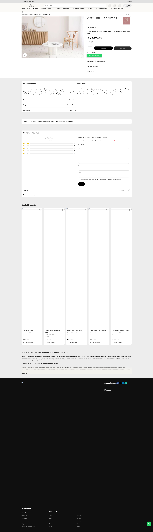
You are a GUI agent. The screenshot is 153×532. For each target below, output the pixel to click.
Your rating (81, 144)
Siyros (113, 334)
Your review (81, 147)
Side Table (29, 332)
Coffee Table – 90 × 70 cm (74, 330)
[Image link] (29, 442)
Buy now (122, 48)
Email (79, 172)
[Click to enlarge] (25, 55)
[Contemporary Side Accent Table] (54, 268)
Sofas (50, 521)
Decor (78, 526)
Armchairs (51, 524)
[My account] (119, 5)
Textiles (79, 518)
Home (23, 14)
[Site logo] (32, 5)
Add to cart (103, 48)
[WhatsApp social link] (126, 383)
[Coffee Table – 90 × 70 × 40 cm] (121, 268)
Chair (50, 515)
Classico (25, 334)
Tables (24, 332)
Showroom (24, 518)
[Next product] (131, 15)
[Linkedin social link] (123, 383)
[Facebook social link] (117, 383)
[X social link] (120, 383)
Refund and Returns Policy (28, 526)
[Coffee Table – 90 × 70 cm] (76, 268)
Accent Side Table (28, 330)
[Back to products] (129, 15)
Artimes (47, 336)
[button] (91, 53)
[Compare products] (109, 5)
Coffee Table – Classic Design (98, 330)
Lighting (79, 521)
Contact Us (129, 1)
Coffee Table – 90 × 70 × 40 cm (120, 330)
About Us (24, 512)
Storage (79, 515)
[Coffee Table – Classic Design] (99, 268)
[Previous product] (127, 15)
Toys (78, 524)
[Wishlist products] (114, 5)
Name (79, 165)
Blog (23, 524)
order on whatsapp (95, 55)
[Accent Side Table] (32, 268)
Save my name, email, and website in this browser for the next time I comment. (100, 179)
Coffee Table (29, 14)
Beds (50, 526)
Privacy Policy (25, 521)
